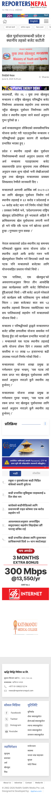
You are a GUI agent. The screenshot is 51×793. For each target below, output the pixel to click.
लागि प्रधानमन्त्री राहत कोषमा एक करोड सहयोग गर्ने (26, 509)
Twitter (14, 719)
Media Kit (39, 782)
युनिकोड (31, 712)
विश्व (5, 772)
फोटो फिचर (32, 764)
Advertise (18, 782)
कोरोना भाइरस (25, 27)
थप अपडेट (25, 551)
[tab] (15, 473)
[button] (46, 21)
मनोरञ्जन (32, 746)
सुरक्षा (30, 760)
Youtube (13, 731)
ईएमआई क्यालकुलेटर (36, 721)
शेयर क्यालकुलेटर (34, 716)
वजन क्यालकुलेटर (35, 730)
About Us (7, 782)
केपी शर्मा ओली (10, 27)
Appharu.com (36, 791)
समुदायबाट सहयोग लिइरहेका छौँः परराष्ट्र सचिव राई (25, 525)
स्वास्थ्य (30, 750)
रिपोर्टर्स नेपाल (8, 75)
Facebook (16, 713)
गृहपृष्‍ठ (7, 753)
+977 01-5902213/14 (18, 686)
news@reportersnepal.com (21, 690)
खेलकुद (7, 767)
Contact (28, 782)
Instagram (15, 725)
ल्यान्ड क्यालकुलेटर (35, 725)
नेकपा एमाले (39, 27)
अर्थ (5, 763)
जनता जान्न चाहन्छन (35, 755)
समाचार (7, 758)
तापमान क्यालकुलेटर (36, 735)
